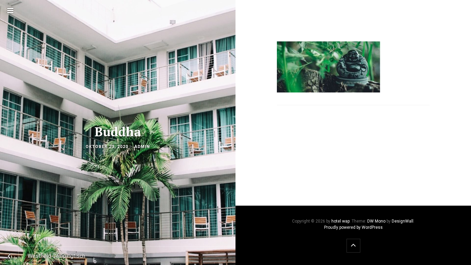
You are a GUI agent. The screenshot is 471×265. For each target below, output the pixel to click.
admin (142, 146)
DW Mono (376, 221)
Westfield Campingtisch (56, 256)
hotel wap (340, 221)
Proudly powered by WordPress (353, 227)
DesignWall (402, 221)
